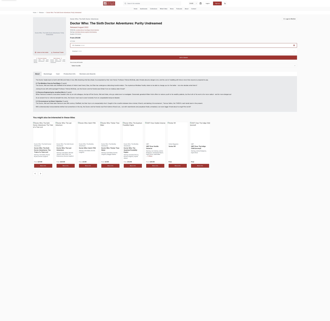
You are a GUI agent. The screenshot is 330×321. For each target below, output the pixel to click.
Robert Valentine (95, 30)
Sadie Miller (157, 154)
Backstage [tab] (48, 74)
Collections (153, 8)
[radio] (183, 45)
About (186, 8)
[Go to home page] (109, 3)
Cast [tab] (58, 74)
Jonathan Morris (80, 30)
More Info (43, 165)
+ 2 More (149, 156)
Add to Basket (183, 57)
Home (135, 8)
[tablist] (165, 74)
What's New (163, 8)
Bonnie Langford (85, 32)
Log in (208, 3)
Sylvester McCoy (133, 154)
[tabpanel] (165, 94)
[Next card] (40, 174)
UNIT (147, 144)
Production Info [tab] (69, 74)
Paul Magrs (87, 30)
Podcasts (179, 8)
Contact (193, 8)
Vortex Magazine (173, 144)
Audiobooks (143, 8)
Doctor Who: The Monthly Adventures (86, 144)
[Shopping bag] (200, 3)
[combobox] (183, 66)
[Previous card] (35, 174)
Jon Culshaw (154, 151)
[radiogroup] (183, 48)
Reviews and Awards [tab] (87, 74)
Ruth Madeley (93, 32)
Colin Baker (77, 32)
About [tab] (37, 74)
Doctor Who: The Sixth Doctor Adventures (84, 19)
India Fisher (65, 154)
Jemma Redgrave (201, 151)
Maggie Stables (111, 154)
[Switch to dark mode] (225, 3)
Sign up (217, 3)
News (172, 8)
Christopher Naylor (158, 152)
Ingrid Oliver (149, 154)
